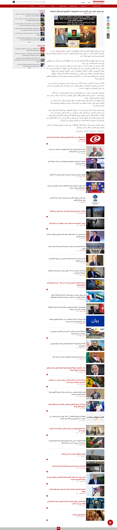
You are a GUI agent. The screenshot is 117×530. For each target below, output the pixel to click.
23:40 (77, 299)
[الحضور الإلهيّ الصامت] (95, 515)
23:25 (78, 141)
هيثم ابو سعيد (60, 51)
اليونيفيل (86, 131)
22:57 (77, 250)
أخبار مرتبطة (41, 45)
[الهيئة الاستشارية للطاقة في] (95, 418)
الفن (89, 2)
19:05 (80, 238)
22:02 (77, 493)
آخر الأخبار (41, 10)
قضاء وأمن (83, 141)
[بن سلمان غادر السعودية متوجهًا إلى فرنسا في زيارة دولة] (95, 357)
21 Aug (77, 432)
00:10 (77, 481)
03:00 (78, 384)
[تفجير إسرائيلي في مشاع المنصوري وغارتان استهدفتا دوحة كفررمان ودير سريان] (95, 139)
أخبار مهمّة (83, 6)
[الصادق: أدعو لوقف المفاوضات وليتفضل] (95, 163)
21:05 (80, 408)
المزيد (29, 42)
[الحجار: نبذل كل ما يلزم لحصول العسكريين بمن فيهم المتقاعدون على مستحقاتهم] (95, 260)
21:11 (77, 445)
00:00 (77, 311)
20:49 (77, 176)
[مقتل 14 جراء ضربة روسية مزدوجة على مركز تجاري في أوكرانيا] (95, 211)
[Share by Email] (108, 24)
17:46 (77, 372)
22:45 (77, 335)
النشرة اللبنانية (73, 6)
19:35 (80, 262)
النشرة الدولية (63, 6)
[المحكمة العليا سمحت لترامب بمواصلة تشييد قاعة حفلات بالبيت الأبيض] (95, 248)
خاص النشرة (82, 287)
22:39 (77, 213)
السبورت (83, 2)
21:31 (77, 275)
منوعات (32, 6)
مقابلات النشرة (101, 131)
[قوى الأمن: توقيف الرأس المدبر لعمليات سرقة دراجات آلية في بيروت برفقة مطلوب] (95, 199)
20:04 (77, 225)
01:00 (77, 190)
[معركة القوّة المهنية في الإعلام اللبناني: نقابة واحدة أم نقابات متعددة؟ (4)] (95, 430)
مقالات (52, 6)
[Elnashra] (98, 2)
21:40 (80, 420)
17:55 (77, 358)
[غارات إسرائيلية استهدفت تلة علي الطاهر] (95, 454)
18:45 (80, 165)
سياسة (84, 153)
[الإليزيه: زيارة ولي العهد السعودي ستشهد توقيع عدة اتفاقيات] (95, 175)
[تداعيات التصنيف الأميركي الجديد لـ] (95, 284)
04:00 (78, 287)
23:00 (78, 456)
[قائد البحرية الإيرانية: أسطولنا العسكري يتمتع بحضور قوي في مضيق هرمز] (95, 345)
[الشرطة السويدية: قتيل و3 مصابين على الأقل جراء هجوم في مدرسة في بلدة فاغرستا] (95, 333)
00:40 (77, 323)
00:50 (80, 505)
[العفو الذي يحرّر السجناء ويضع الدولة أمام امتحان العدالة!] (95, 466)
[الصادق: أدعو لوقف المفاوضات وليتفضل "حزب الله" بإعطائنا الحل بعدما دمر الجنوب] (42, 15)
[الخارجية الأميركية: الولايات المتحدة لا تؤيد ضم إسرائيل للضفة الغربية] (95, 491)
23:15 (80, 153)
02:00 (78, 516)
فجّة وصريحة (42, 6)
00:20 (77, 396)
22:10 (78, 202)
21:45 (77, 347)
